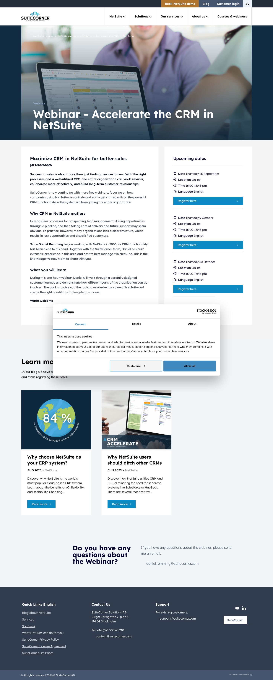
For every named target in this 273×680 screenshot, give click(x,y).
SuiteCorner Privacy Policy (40, 639)
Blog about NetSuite (36, 613)
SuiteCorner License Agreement (44, 646)
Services (28, 619)
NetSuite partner (43, 36)
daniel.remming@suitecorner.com (172, 563)
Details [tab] (136, 323)
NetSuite (115, 16)
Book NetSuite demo (180, 4)
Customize (134, 365)
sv (247, 4)
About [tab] (192, 323)
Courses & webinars (232, 16)
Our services (170, 16)
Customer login (228, 4)
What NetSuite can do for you (43, 633)
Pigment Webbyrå (239, 674)
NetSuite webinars (68, 36)
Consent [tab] (80, 324)
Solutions (141, 16)
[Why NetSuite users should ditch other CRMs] (136, 419)
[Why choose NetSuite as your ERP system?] (56, 419)
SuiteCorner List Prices (37, 653)
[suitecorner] (35, 16)
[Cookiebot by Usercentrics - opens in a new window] (199, 311)
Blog (206, 4)
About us (198, 16)
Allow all (189, 365)
